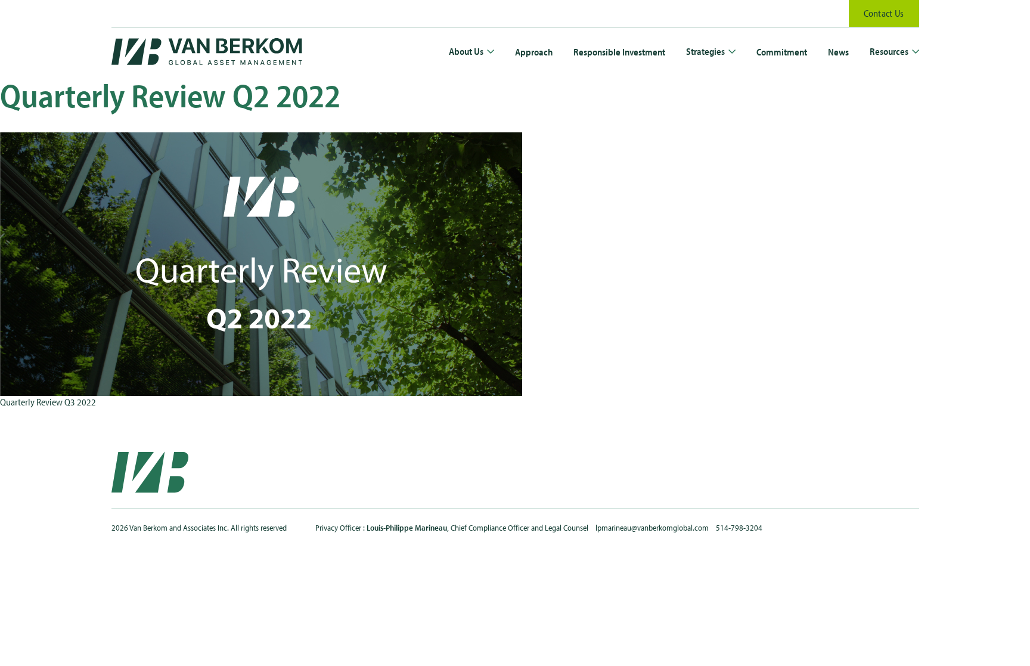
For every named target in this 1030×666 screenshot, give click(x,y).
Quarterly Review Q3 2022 (48, 402)
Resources (889, 51)
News (838, 52)
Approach (534, 52)
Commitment (781, 52)
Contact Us (884, 13)
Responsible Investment (619, 52)
